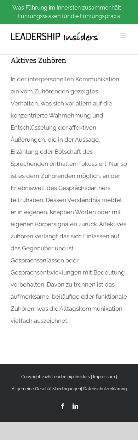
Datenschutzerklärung (105, 388)
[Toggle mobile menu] (123, 35)
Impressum (104, 376)
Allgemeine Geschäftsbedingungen (46, 388)
